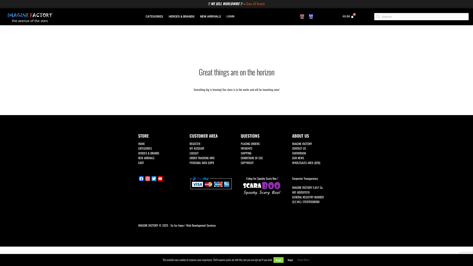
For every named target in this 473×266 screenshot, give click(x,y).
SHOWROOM (299, 153)
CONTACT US (299, 148)
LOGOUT (194, 153)
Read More (303, 260)
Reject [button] (290, 260)
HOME (141, 143)
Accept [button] (278, 260)
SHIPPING (246, 153)
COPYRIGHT (247, 163)
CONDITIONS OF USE (252, 158)
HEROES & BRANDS (182, 16)
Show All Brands (255, 3)
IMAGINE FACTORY (302, 143)
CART (141, 163)
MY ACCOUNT (197, 148)
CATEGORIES (154, 16)
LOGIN (230, 16)
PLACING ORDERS (250, 143)
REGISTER (195, 143)
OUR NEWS (298, 158)
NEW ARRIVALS (210, 16)
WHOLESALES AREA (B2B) (306, 163)
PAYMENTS (246, 148)
